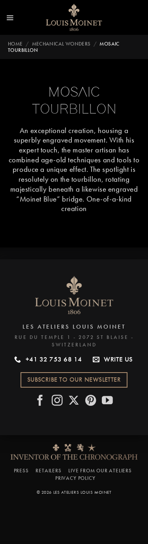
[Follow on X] (74, 401)
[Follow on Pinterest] (91, 401)
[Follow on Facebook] (40, 401)
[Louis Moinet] (74, 17)
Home (15, 43)
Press (21, 470)
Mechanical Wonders (61, 43)
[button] (10, 17)
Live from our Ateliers (100, 470)
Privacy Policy (75, 478)
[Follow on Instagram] (57, 401)
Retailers (48, 470)
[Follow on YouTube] (107, 401)
